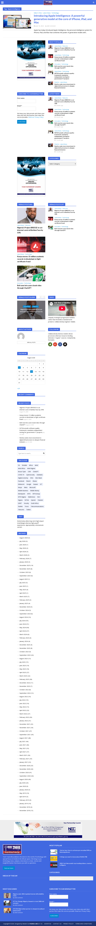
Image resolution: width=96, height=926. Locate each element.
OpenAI (33, 500)
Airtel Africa (21, 468)
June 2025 (23, 586)
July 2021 (22, 741)
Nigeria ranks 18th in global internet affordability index (28, 894)
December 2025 (25, 565)
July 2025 (22, 583)
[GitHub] (65, 344)
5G (19, 465)
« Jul (18, 388)
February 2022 (24, 717)
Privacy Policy (68, 924)
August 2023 (24, 658)
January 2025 (24, 603)
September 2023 (25, 655)
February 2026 (24, 558)
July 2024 (22, 621)
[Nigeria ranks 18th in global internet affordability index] (7, 895)
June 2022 (23, 703)
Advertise (47, 924)
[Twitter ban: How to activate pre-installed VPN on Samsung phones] (53, 852)
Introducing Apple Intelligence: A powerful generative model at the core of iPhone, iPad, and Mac (63, 19)
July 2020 (22, 783)
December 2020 (25, 765)
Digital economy (23, 478)
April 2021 (23, 752)
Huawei (35, 484)
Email (19, 106)
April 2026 (23, 551)
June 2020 (23, 786)
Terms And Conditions (83, 924)
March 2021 (23, 755)
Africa (31, 465)
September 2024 (25, 614)
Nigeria (20, 500)
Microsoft (32, 487)
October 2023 (24, 652)
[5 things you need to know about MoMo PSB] (53, 858)
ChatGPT (35, 471)
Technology (55, 13)
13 (31, 371)
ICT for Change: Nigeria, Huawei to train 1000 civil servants (28, 902)
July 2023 (22, 662)
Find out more (8, 868)
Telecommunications (37, 506)
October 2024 (24, 610)
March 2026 (23, 555)
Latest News (47, 13)
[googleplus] (55, 344)
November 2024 (25, 607)
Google (29, 484)
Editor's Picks (38, 13)
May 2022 (23, 707)
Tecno (27, 506)
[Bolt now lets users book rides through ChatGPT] (50, 65)
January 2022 (24, 721)
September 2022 (25, 693)
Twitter (28, 509)
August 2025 (24, 579)
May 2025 (23, 590)
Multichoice (31, 497)
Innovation (57, 64)
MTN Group (36, 494)
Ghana (35, 481)
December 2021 (25, 724)
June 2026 (23, 545)
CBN (29, 471)
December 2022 (25, 683)
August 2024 (24, 617)
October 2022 (24, 690)
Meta (25, 487)
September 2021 (25, 734)
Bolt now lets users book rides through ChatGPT (63, 67)
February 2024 (24, 638)
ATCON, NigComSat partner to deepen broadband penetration (28, 909)
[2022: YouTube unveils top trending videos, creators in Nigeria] (53, 865)
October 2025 (24, 572)
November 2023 (25, 648)
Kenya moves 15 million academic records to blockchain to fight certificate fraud (64, 58)
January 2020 (24, 790)
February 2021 (24, 759)
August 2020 (24, 779)
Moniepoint (21, 494)
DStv (31, 478)
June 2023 (23, 665)
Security (26, 503)
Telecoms (65, 46)
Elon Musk (38, 478)
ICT (41, 484)
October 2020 (24, 772)
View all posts (31, 342)
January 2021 (24, 762)
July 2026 (22, 541)
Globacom (21, 484)
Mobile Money (34, 490)
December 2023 (25, 645)
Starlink (20, 506)
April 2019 (23, 797)
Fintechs (56, 82)
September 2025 (25, 576)
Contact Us (57, 924)
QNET (20, 503)
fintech (28, 481)
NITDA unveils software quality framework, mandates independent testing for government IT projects (64, 76)
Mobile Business (23, 490)
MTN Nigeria (22, 497)
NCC (38, 497)
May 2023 (23, 669)
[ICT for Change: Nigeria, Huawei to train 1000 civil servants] (7, 903)
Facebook (21, 481)
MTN (28, 494)
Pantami (40, 500)
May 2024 (23, 627)
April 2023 (23, 672)
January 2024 (24, 641)
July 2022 (22, 700)
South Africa (34, 503)
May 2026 (23, 548)
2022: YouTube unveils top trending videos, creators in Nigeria (76, 864)
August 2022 (24, 696)
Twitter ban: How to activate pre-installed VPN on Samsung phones (75, 851)
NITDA (27, 500)
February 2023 (24, 679)
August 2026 (24, 538)
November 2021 (25, 727)
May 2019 (23, 793)
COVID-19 (21, 475)
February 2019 (24, 800)
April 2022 (23, 710)
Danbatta (39, 475)
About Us (39, 924)
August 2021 (24, 738)
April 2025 (23, 593)
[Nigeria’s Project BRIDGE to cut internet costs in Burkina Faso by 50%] (50, 47)
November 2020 (25, 769)
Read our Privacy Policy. (36, 117)
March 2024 (23, 634)
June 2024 (23, 624)
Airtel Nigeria (31, 468)
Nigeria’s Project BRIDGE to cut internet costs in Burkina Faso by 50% (64, 49)
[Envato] (50, 344)
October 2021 (24, 731)
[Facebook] (60, 344)
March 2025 (23, 596)
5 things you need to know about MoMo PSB (73, 857)
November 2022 (25, 686)
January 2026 (24, 562)
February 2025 (24, 600)
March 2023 (23, 676)
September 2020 (25, 776)
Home (32, 924)
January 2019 (24, 803)
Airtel (36, 465)
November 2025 (25, 569)
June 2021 (23, 745)
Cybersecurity (30, 475)
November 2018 (25, 810)
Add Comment (51, 26)
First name (20, 98)
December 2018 (25, 807)
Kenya (20, 487)
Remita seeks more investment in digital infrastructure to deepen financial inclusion (64, 86)
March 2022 (23, 714)
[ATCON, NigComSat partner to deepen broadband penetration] (7, 910)
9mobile (24, 465)
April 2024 (23, 631)
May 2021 (23, 748)
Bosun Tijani (22, 471)
